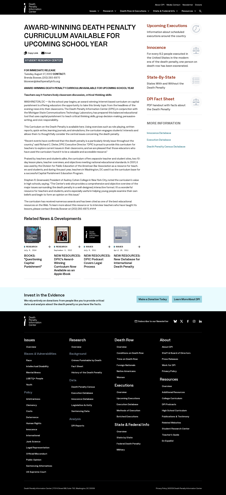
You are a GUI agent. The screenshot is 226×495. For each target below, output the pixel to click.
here (81, 126)
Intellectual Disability (37, 366)
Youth (29, 384)
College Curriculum (172, 398)
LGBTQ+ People (34, 378)
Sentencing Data (80, 411)
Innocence (31, 429)
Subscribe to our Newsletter (153, 321)
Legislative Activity (81, 405)
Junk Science (33, 441)
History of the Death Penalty (86, 372)
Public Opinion (33, 459)
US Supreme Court (36, 471)
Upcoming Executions (128, 398)
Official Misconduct (36, 453)
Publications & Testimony (175, 416)
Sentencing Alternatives (39, 465)
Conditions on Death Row (130, 353)
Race (29, 360)
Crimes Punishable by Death (86, 360)
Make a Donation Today (153, 299)
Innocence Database (159, 133)
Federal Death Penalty (128, 443)
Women (121, 377)
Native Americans (126, 371)
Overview (31, 346)
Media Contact (173, 5)
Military (121, 449)
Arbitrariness (33, 399)
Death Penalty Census (83, 386)
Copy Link (33, 53)
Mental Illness (33, 372)
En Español (167, 440)
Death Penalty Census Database (166, 146)
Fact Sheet (77, 366)
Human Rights (33, 423)
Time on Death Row (127, 359)
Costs (29, 411)
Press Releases (170, 359)
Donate (198, 5)
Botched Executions (127, 416)
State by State (125, 437)
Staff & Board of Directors (176, 353)
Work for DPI (168, 365)
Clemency (31, 405)
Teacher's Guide (170, 434)
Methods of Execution (128, 410)
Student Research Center (43, 60)
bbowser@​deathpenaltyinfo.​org (42, 81)
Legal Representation (37, 447)
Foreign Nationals (126, 365)
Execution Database (159, 139)
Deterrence (32, 417)
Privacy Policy (169, 371)
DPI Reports (77, 425)
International (33, 435)
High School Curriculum (174, 410)
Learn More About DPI (187, 299)
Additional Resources (173, 392)
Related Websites (171, 422)
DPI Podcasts (169, 404)
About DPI (159, 5)
